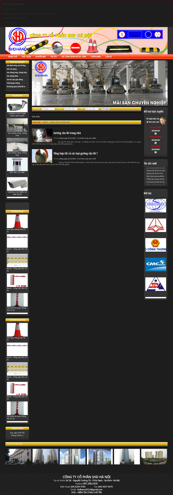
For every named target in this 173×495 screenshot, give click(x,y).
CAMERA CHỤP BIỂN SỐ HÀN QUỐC (17, 193)
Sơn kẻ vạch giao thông (15, 79)
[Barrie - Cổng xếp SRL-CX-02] (17, 266)
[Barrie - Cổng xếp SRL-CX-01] (17, 247)
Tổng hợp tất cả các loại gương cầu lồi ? (76, 153)
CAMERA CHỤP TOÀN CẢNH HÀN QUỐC (17, 114)
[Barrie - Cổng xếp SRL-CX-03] (17, 286)
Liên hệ (108, 56)
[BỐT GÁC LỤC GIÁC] (17, 170)
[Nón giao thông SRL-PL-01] (17, 227)
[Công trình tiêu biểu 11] (45, 463)
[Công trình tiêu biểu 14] (18, 463)
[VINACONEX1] (155, 211)
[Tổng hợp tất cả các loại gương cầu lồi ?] (42, 162)
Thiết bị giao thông (13, 83)
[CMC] (155, 270)
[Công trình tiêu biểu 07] (127, 463)
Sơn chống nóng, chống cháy (17, 72)
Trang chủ (12, 56)
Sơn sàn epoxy (12, 69)
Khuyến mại (41, 56)
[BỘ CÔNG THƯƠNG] (155, 251)
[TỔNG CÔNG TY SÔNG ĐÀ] (155, 290)
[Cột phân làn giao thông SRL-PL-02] (17, 306)
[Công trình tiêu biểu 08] (100, 463)
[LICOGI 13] (155, 231)
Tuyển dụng (96, 56)
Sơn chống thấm (12, 76)
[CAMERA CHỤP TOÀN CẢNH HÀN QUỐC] (17, 111)
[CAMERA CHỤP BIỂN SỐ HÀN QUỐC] (17, 190)
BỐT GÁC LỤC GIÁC (17, 172)
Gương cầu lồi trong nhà (67, 133)
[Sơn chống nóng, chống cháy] (17, 131)
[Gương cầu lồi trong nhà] (42, 141)
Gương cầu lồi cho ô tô (155, 173)
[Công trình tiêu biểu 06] (154, 463)
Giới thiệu (26, 56)
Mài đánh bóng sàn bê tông (16, 65)
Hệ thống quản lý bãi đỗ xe (16, 86)
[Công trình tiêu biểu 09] (73, 463)
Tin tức (54, 56)
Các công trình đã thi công (74, 56)
